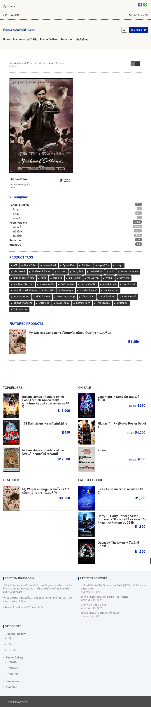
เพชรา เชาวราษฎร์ (66, 297)
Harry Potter (30, 265)
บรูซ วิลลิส (124, 278)
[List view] (137, 63)
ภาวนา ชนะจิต (47, 284)
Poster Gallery (49, 39)
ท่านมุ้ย (109, 278)
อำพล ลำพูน (67, 290)
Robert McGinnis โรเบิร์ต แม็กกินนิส (100, 613)
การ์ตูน (119, 265)
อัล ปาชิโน (49, 290)
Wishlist (15, 14)
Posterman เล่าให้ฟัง (25, 39)
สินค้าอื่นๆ (82, 39)
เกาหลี (16, 218)
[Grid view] (133, 63)
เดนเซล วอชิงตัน (21, 297)
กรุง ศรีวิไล (103, 265)
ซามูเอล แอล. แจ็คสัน (23, 278)
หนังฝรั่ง (17, 227)
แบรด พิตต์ (44, 303)
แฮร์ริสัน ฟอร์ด (83, 303)
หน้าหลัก (13, 63)
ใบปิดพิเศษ (122, 303)
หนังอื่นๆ (18, 231)
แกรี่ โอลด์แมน (108, 297)
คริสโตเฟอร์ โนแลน (41, 272)
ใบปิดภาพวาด (20, 309)
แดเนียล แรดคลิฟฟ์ (22, 303)
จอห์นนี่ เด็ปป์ (96, 272)
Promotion (66, 39)
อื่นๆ (15, 209)
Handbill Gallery (19, 205)
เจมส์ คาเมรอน (111, 290)
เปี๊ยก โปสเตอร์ (43, 297)
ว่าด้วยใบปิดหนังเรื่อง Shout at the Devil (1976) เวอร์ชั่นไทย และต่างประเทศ (114, 586)
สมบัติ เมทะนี (109, 284)
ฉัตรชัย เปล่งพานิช (129, 272)
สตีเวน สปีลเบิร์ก (88, 284)
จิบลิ (111, 272)
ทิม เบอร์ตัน (93, 278)
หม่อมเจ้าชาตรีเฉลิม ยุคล (25, 290)
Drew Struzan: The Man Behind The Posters (104, 596)
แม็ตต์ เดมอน (62, 303)
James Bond (49, 265)
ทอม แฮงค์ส (74, 278)
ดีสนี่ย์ (43, 278)
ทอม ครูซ (57, 278)
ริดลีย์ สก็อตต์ (67, 284)
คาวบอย (61, 272)
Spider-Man (69, 265)
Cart (5, 14)
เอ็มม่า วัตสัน (88, 297)
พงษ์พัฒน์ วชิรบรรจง (23, 284)
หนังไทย (17, 236)
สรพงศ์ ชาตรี (129, 284)
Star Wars (86, 265)
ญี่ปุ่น (16, 213)
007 (15, 265)
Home (6, 39)
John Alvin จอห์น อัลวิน (93, 604)
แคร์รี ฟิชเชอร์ (129, 297)
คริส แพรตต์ (19, 272)
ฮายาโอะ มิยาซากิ (88, 290)
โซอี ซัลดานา (103, 303)
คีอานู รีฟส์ (78, 272)
